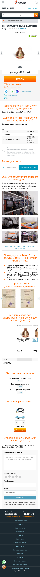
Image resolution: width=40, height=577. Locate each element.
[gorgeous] (20, 476)
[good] (16, 476)
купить (20, 79)
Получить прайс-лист (13, 87)
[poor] (9, 476)
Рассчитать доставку (28, 167)
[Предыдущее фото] (1, 53)
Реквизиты (20, 546)
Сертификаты (20, 528)
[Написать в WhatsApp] (12, 91)
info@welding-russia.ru (14, 84)
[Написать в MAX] (17, 91)
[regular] (13, 476)
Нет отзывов (22, 28)
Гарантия (20, 524)
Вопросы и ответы (20, 542)
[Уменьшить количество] (16, 422)
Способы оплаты (20, 561)
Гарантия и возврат (20, 550)
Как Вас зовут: (9, 481)
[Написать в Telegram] (6, 91)
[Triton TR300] (20, 410)
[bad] (6, 476)
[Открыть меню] (3, 2)
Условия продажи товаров (20, 568)
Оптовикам (20, 539)
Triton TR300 (20, 417)
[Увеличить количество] (23, 422)
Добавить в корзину (20, 430)
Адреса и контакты (32, 8)
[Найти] (36, 15)
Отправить (20, 497)
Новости (20, 535)
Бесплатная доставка (20, 520)
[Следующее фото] (38, 53)
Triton (20, 381)
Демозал (20, 553)
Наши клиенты (20, 531)
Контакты (20, 557)
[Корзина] (36, 2)
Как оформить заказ (20, 564)
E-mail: (6, 488)
